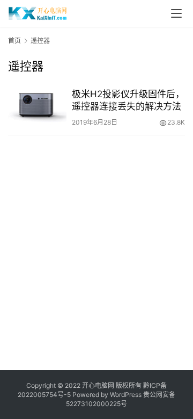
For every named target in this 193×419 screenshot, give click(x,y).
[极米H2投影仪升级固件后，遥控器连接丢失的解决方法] (37, 106)
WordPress (126, 395)
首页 (14, 41)
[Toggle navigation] (176, 13)
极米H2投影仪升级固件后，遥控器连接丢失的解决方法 (128, 100)
